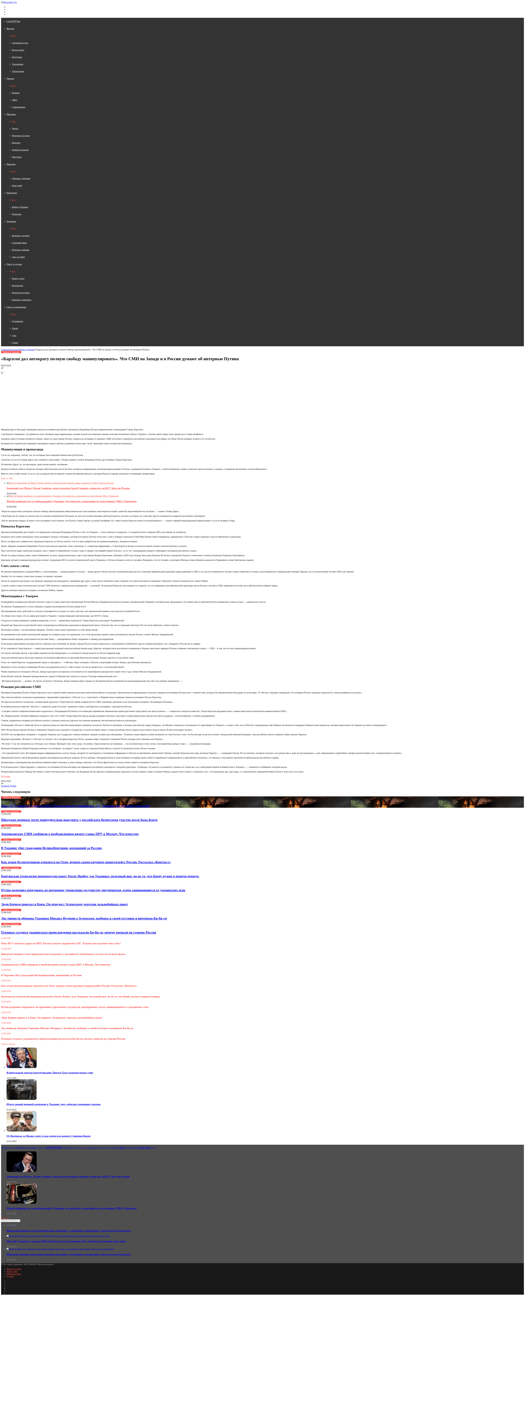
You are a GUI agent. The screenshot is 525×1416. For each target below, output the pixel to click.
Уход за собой (18, 257)
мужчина (54, 1147)
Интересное (17, 285)
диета (11, 1148)
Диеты (15, 128)
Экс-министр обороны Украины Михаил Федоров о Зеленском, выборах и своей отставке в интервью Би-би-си (84, 918)
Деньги (10, 78)
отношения (67, 1147)
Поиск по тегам (14, 1269)
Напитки (16, 143)
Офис (14, 100)
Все (13, 36)
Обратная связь (14, 1274)
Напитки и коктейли (21, 300)
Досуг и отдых (14, 264)
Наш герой (17, 185)
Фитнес (10, 28)
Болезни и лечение (21, 235)
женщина (21, 1147)
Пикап (15, 328)
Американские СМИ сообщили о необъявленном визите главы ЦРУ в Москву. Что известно (70, 834)
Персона (11, 164)
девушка (4, 1147)
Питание (11, 114)
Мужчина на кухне (21, 135)
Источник (5, 776)
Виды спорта (18, 50)
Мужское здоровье (20, 250)
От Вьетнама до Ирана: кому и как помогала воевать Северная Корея (48, 1136)
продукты (108, 1148)
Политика (12, 192)
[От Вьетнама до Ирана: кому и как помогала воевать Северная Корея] (22, 1131)
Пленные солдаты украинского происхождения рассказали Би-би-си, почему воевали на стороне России (78, 932)
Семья (15, 342)
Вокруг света (18, 278)
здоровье (31, 1147)
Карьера (16, 93)
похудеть (84, 1148)
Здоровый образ (19, 243)
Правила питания (20, 150)
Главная (4, 349)
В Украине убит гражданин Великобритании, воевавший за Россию (51, 848)
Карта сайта (12, 1271)
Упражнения (18, 71)
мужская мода (41, 1148)
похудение (77, 1148)
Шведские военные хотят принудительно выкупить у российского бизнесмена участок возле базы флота (79, 820)
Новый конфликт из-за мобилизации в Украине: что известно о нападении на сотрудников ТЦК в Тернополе (72, 501)
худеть (154, 1148)
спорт (133, 1147)
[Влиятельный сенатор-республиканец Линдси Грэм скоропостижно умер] (22, 1067)
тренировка (143, 1147)
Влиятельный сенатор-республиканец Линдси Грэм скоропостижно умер (50, 1072)
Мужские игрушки (21, 293)
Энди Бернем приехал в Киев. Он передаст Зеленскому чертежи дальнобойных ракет (64, 904)
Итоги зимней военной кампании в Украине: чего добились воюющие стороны (54, 1104)
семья (128, 1148)
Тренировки (17, 64)
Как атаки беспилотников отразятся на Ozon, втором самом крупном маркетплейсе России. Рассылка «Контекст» (86, 862)
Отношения (17, 321)
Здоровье (11, 221)
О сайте (10, 1276)
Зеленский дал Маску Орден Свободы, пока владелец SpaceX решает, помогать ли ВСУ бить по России (68, 488)
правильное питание (95, 1148)
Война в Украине (20, 207)
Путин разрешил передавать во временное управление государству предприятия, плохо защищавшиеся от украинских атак (93, 890)
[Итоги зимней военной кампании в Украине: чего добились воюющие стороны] (22, 1099)
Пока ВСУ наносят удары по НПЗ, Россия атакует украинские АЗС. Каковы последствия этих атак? (76, 806)
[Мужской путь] (9, 2)
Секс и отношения (16, 307)
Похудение (17, 57)
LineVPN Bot (13, 21)
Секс (14, 335)
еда (15, 1148)
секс (122, 1147)
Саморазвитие (18, 107)
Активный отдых (20, 43)
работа (115, 1147)
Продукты (17, 157)
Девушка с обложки (21, 178)
